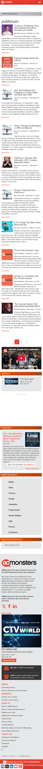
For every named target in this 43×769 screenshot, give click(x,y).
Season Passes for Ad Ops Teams (14, 690)
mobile (9, 481)
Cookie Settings (8, 725)
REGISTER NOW (9, 660)
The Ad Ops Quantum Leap (26, 250)
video (9, 487)
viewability (11, 504)
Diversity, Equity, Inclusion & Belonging (17, 728)
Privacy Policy (7, 721)
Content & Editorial (9, 740)
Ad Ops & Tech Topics (10, 700)
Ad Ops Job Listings (9, 697)
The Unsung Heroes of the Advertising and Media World (27, 304)
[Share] (20, 766)
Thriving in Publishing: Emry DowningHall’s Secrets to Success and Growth (26, 27)
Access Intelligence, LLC (12, 756)
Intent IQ (30, 465)
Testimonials (6, 718)
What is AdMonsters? (10, 706)
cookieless (11, 532)
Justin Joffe (20, 195)
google (9, 498)
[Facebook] (2, 766)
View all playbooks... (33, 468)
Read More (5, 53)
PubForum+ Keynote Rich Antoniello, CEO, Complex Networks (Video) (25, 160)
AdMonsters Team (8, 712)
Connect (10, 493)
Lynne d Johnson (22, 63)
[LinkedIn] (11, 766)
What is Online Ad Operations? (13, 709)
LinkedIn (5, 746)
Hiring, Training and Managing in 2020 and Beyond (27, 126)
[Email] (16, 766)
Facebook (5, 743)
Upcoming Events (8, 687)
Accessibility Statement (10, 731)
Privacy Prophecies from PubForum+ (25, 191)
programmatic (12, 509)
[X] (7, 766)
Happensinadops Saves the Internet (26, 59)
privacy (10, 526)
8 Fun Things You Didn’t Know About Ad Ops (27, 223)
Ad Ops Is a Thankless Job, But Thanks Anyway (26, 276)
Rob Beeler (20, 253)
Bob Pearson (20, 309)
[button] (4, 606)
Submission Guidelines (10, 737)
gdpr (9, 521)
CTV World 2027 (27, 379)
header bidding (13, 515)
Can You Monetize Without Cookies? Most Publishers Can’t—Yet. (12, 437)
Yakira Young (21, 33)
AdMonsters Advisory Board (12, 715)
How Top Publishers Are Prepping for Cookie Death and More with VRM (26, 92)
